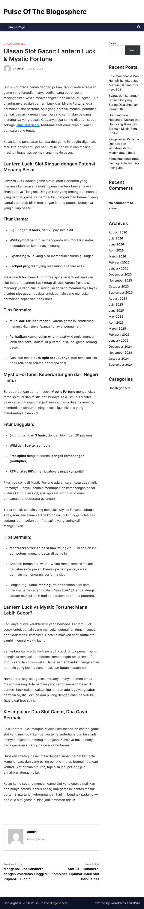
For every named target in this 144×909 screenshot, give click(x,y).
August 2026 (118, 232)
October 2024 (119, 358)
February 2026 (119, 262)
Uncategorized (15, 43)
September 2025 (121, 292)
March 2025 (117, 328)
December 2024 (120, 346)
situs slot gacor (27, 125)
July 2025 (116, 304)
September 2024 (121, 364)
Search (113, 43)
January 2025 (118, 340)
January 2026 (118, 268)
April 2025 (116, 322)
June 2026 (116, 244)
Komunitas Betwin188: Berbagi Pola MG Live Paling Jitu (124, 163)
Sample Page (16, 27)
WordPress (118, 903)
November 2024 (120, 352)
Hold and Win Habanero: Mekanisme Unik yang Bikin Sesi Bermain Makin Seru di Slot (124, 124)
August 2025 (118, 298)
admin (20, 68)
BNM (136, 903)
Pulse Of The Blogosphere (45, 11)
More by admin (36, 839)
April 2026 (116, 250)
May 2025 (116, 316)
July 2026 (116, 238)
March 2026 (117, 256)
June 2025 (116, 310)
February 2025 (119, 334)
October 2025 (119, 286)
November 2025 (120, 280)
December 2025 (120, 274)
